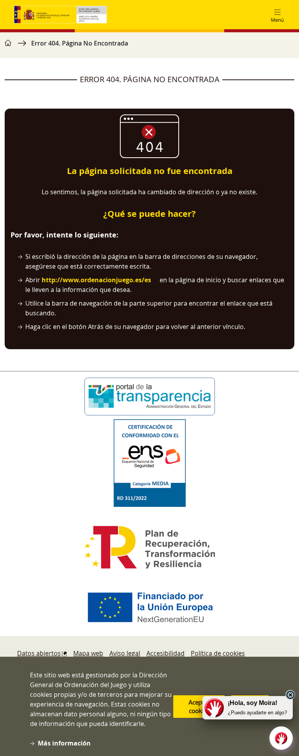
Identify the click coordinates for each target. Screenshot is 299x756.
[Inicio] (60, 14)
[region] (149, 47)
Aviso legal (124, 653)
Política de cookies (218, 653)
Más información (64, 743)
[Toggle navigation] (277, 15)
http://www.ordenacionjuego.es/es (96, 280)
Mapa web (88, 653)
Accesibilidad (165, 653)
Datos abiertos (39, 653)
